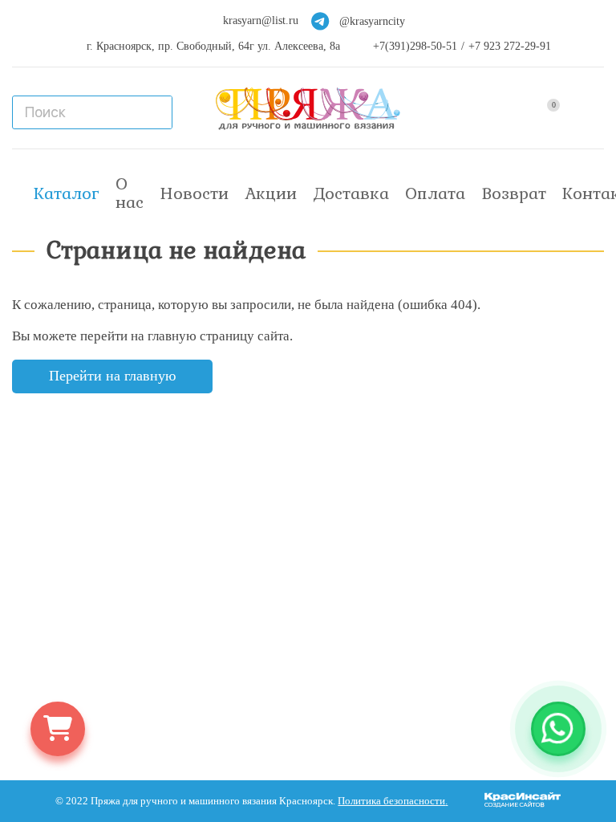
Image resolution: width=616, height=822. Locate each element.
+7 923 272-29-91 (509, 46)
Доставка (351, 193)
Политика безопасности (391, 801)
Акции (271, 193)
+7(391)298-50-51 (415, 46)
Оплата (435, 193)
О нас (130, 193)
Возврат (513, 193)
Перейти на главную (112, 376)
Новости (194, 193)
